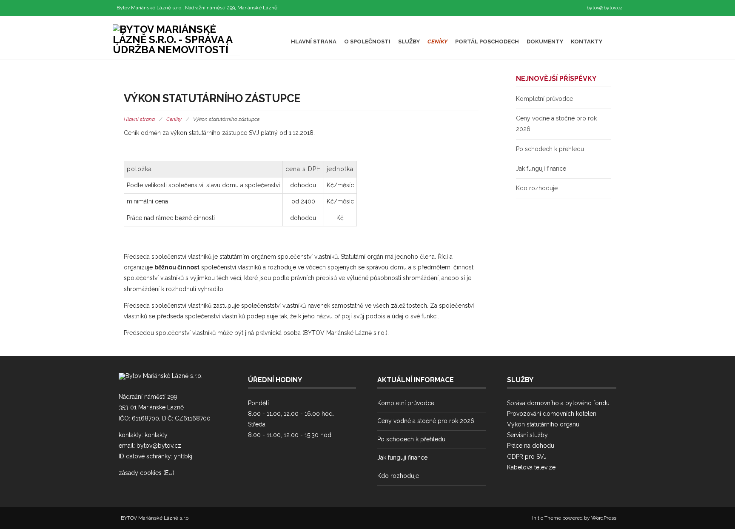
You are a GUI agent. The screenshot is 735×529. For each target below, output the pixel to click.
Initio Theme (546, 518)
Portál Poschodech (487, 41)
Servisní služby (527, 435)
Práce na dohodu (530, 445)
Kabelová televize (531, 467)
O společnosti (367, 41)
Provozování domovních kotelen (551, 413)
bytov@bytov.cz (605, 8)
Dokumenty (545, 41)
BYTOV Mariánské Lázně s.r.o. (155, 518)
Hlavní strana (313, 41)
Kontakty (586, 41)
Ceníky (437, 41)
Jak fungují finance (541, 168)
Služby (409, 41)
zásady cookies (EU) (146, 472)
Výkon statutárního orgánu (543, 424)
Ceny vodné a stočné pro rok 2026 (425, 420)
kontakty (156, 435)
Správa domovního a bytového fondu (558, 403)
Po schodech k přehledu (550, 149)
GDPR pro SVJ (527, 456)
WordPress (603, 518)
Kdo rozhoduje (537, 188)
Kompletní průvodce (544, 98)
